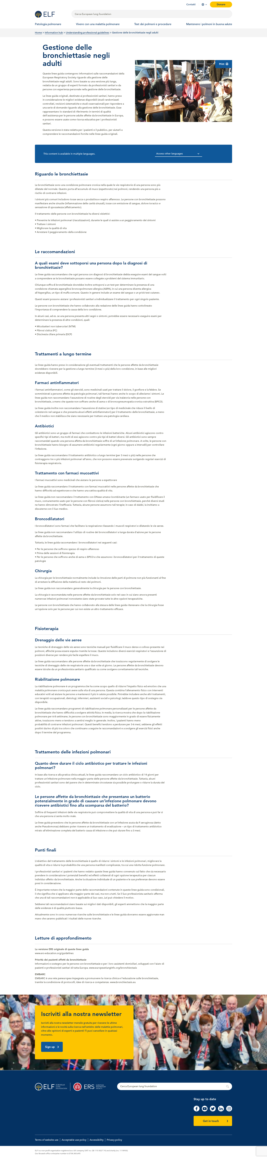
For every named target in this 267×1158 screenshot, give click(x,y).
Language (203, 4)
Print (222, 64)
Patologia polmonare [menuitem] (48, 24)
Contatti (191, 4)
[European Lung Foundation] (51, 14)
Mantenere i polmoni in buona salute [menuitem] (209, 24)
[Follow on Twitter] (213, 1110)
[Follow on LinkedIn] (221, 1110)
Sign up (50, 1047)
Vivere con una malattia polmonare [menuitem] (98, 24)
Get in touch (211, 1121)
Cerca (174, 1086)
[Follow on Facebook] (196, 1110)
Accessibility (97, 1139)
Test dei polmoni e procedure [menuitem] (152, 24)
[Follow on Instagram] (229, 1110)
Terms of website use (46, 1139)
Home (38, 32)
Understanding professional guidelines (87, 32)
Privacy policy (114, 1139)
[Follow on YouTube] (205, 1110)
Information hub (54, 32)
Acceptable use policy (74, 1139)
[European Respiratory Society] (91, 1087)
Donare (221, 4)
